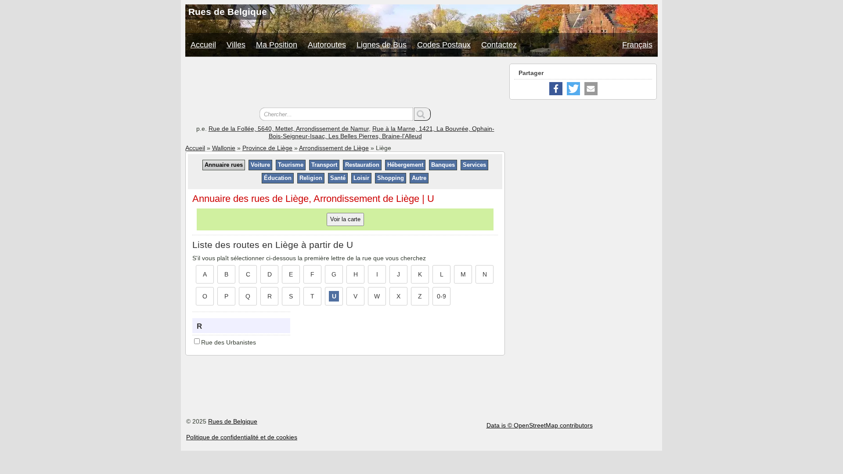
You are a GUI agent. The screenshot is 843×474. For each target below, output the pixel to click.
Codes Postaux (444, 44)
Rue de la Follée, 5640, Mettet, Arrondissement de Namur (289, 128)
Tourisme (290, 165)
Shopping (390, 178)
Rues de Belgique (232, 421)
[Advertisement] (345, 83)
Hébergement (405, 165)
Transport (324, 165)
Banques (443, 165)
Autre (419, 178)
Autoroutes (327, 44)
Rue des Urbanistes (228, 342)
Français (637, 44)
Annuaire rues (224, 165)
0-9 (441, 296)
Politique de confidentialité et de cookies (241, 437)
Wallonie (223, 147)
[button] (555, 88)
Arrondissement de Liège (334, 147)
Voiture (260, 165)
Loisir (361, 178)
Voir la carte (345, 219)
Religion (310, 178)
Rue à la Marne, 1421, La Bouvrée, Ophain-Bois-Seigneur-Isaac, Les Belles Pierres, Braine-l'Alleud (381, 132)
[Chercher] (422, 114)
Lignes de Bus (382, 44)
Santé (338, 178)
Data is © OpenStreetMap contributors (539, 425)
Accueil (203, 44)
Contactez (499, 44)
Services (474, 165)
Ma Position (276, 44)
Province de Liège (267, 147)
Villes (236, 44)
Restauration (362, 165)
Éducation (278, 178)
